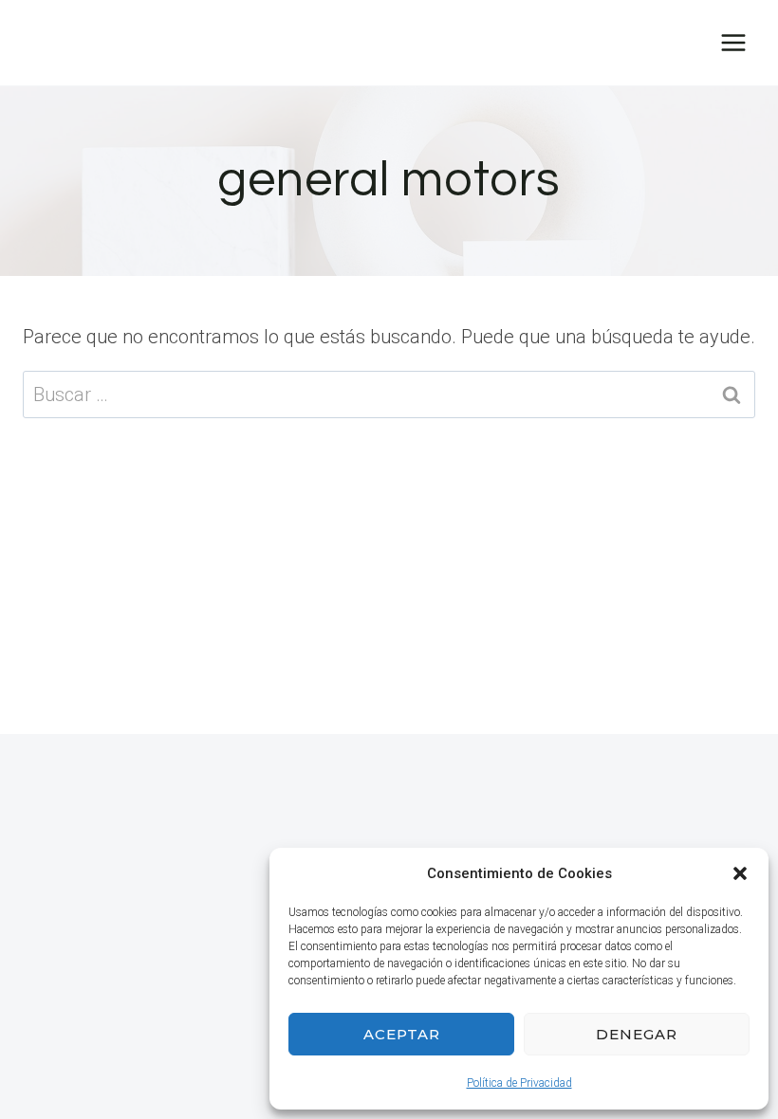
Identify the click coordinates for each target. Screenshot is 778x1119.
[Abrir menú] (733, 42)
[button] (740, 873)
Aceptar (401, 1034)
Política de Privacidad (519, 1083)
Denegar (636, 1034)
